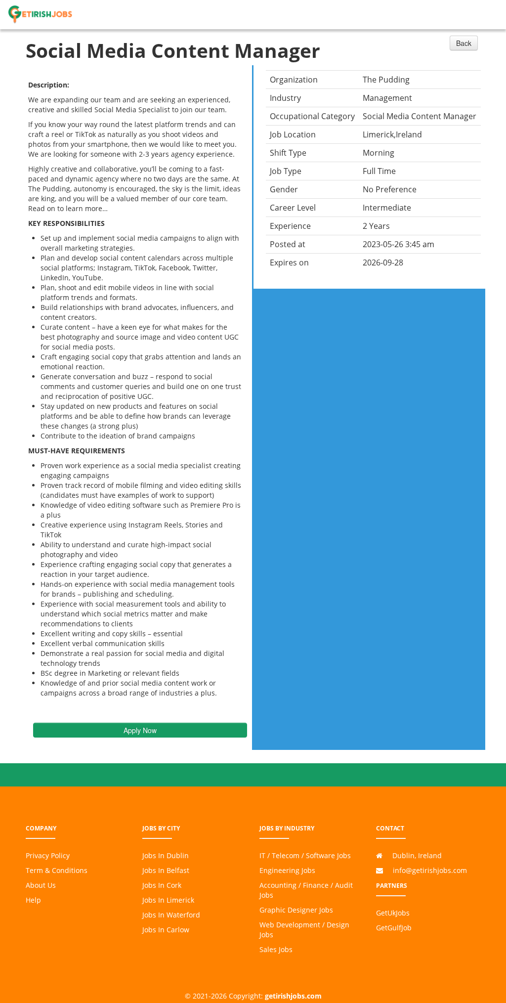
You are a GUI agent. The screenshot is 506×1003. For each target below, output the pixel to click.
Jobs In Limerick (168, 900)
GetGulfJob (394, 927)
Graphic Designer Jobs (296, 910)
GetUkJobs (393, 912)
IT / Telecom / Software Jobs (305, 855)
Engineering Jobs (287, 870)
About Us (41, 885)
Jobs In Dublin (165, 855)
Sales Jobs (276, 949)
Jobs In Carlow (165, 929)
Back (463, 43)
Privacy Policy (48, 855)
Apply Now (140, 730)
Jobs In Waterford (171, 914)
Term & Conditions (56, 870)
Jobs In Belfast (165, 870)
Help (33, 900)
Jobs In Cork (161, 885)
